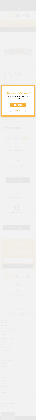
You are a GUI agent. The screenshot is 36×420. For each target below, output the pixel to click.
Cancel (18, 110)
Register (18, 105)
